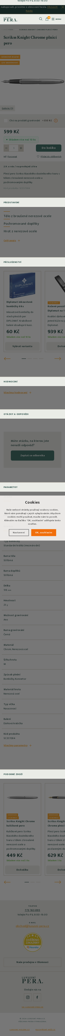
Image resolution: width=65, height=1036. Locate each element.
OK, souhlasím (43, 533)
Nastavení (19, 533)
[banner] (10, 19)
